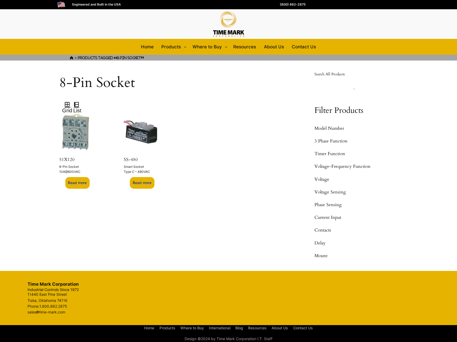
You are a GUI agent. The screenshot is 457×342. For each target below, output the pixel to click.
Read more (77, 183)
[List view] (79, 105)
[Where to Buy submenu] (226, 46)
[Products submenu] (185, 46)
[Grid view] (66, 105)
